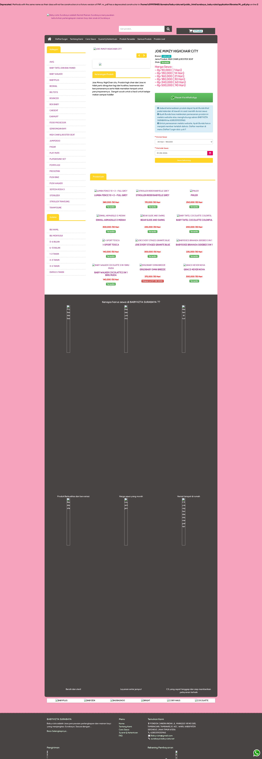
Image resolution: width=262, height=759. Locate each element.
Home (121, 723)
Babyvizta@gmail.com (162, 735)
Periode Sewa (162, 148)
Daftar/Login (62, 39)
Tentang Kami (77, 39)
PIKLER (194, 195)
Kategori (53, 49)
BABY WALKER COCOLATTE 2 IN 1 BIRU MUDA (111, 273)
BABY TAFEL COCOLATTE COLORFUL (194, 220)
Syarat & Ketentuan (108, 39)
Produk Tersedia (128, 39)
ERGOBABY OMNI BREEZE (152, 269)
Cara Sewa (91, 39)
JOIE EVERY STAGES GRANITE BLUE (152, 244)
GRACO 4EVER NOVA (194, 269)
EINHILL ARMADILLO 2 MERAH (111, 220)
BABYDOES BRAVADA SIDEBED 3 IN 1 (194, 244)
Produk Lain (98, 176)
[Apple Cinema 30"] (121, 49)
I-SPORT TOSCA (111, 244)
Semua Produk (144, 39)
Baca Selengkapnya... (57, 731)
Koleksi (53, 217)
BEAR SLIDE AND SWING (153, 220)
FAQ (121, 735)
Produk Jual (160, 39)
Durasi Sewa (161, 137)
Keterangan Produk (104, 74)
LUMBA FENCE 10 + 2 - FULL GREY (110, 195)
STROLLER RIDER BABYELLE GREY (152, 195)
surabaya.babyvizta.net (162, 738)
